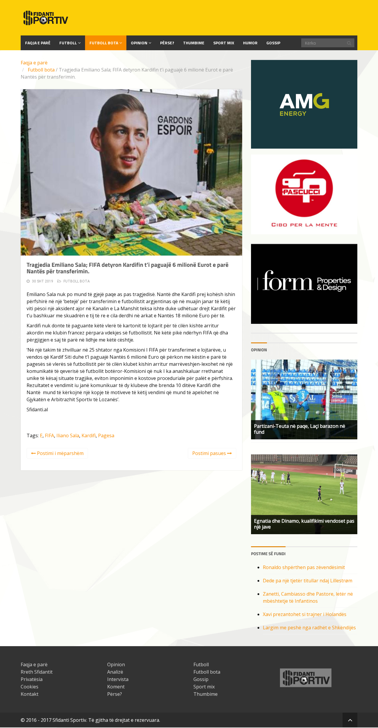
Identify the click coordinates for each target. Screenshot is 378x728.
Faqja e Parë (37, 43)
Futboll (68, 43)
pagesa (106, 435)
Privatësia (32, 679)
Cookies (29, 686)
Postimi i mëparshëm (60, 453)
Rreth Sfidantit (37, 672)
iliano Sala (67, 435)
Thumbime (193, 43)
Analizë (115, 672)
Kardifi (89, 435)
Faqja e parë (34, 62)
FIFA (49, 435)
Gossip (273, 43)
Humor (250, 43)
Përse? (167, 43)
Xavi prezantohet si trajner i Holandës (304, 614)
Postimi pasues (209, 453)
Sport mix (223, 43)
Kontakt (29, 694)
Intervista (117, 679)
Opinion (139, 43)
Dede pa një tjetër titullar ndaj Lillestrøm (307, 580)
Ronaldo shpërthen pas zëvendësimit (304, 567)
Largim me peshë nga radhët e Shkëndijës (309, 627)
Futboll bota (103, 43)
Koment (116, 686)
